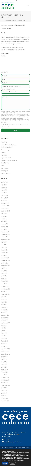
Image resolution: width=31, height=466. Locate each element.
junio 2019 (3, 388)
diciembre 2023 (5, 258)
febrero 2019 (4, 398)
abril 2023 (3, 276)
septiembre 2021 (5, 323)
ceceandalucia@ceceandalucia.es (7, 119)
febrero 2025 (4, 226)
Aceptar (5, 463)
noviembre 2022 (5, 289)
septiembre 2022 (5, 294)
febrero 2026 (4, 198)
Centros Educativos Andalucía (8, 144)
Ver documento (5, 53)
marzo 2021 (4, 338)
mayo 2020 (4, 364)
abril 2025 (3, 221)
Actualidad (4, 142)
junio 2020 (4, 362)
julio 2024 (3, 242)
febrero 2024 (4, 252)
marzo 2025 (4, 224)
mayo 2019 (4, 390)
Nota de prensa (5, 163)
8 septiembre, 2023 (20, 25)
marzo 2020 (4, 369)
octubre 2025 (4, 208)
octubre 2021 (4, 320)
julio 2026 (3, 185)
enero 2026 (4, 200)
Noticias (9, 28)
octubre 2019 (4, 382)
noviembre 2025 (5, 206)
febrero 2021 (4, 341)
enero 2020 (4, 375)
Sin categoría (4, 170)
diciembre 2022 (5, 286)
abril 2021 (3, 336)
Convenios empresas (6, 150)
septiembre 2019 (5, 385)
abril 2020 (4, 367)
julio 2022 (3, 297)
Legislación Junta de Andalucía (9, 160)
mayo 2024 (4, 247)
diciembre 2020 (5, 346)
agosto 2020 (4, 356)
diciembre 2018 (5, 401)
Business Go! (27, 447)
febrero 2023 (4, 281)
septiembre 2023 (5, 265)
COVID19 (3, 152)
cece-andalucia (11, 25)
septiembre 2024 (5, 239)
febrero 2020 (4, 372)
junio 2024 (4, 245)
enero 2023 (4, 284)
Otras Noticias (4, 168)
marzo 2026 (4, 195)
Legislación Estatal (6, 157)
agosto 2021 (4, 325)
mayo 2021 (4, 333)
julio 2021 (3, 328)
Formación (4, 155)
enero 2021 (4, 343)
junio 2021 (3, 330)
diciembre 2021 (5, 315)
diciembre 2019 (5, 377)
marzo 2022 (4, 307)
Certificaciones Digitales (7, 147)
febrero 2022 (4, 310)
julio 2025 (3, 213)
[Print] (5, 32)
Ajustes (12, 463)
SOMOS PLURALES (5, 173)
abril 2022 (3, 304)
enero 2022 (4, 312)
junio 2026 (4, 187)
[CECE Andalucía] (8, 5)
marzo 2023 (4, 278)
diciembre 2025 (5, 203)
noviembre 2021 (5, 317)
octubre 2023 (4, 263)
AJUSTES (20, 460)
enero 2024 (4, 255)
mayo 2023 (4, 273)
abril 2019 (3, 393)
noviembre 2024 (5, 234)
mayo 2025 (4, 218)
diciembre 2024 (5, 232)
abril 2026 (4, 193)
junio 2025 (4, 216)
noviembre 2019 (5, 380)
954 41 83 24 (7, 437)
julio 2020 (3, 359)
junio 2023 (4, 271)
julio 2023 (3, 268)
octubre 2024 (4, 237)
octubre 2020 (4, 351)
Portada (7, 20)
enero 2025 (4, 229)
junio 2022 (4, 299)
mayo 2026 (4, 190)
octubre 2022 (4, 291)
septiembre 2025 (5, 211)
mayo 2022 (4, 302)
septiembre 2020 (5, 354)
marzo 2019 (4, 395)
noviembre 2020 (5, 349)
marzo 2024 (4, 250)
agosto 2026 (4, 182)
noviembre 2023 (5, 260)
